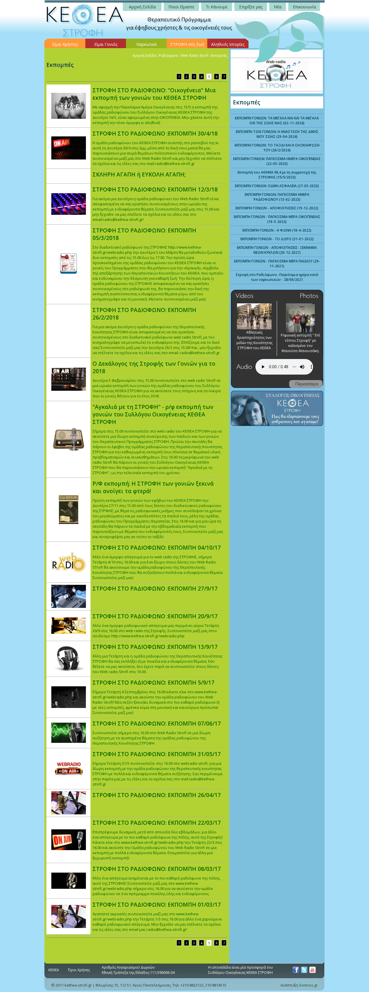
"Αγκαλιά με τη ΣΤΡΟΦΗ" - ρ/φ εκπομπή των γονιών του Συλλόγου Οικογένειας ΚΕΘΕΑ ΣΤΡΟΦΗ (153, 414)
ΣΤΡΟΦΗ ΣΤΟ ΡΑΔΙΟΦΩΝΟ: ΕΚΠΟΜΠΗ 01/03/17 (157, 904)
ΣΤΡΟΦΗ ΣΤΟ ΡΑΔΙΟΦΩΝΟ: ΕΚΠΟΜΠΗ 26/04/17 (157, 795)
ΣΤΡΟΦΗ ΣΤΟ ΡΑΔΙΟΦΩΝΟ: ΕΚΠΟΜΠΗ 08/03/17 (157, 869)
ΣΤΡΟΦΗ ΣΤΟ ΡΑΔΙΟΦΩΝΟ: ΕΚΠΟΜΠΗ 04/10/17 (157, 547)
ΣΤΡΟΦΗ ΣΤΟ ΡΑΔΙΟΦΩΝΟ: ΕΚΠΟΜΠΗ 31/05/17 (157, 754)
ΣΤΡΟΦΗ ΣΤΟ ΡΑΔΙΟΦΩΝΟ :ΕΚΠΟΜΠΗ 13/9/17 (155, 647)
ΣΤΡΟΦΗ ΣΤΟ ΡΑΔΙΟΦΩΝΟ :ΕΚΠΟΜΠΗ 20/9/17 (155, 616)
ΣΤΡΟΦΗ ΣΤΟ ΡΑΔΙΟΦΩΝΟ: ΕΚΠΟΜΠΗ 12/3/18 (155, 189)
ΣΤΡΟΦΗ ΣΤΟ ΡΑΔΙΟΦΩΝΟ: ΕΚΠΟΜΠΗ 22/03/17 (157, 822)
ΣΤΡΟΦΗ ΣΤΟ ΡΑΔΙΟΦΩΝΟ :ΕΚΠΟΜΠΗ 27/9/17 (155, 588)
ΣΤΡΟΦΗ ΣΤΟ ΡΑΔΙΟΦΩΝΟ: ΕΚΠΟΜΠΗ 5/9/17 (153, 682)
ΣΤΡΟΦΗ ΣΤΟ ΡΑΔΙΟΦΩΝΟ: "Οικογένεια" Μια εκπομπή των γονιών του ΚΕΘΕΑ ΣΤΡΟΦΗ (154, 94)
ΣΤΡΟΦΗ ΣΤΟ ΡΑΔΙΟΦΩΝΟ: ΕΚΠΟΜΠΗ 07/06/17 (157, 723)
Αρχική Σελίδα (144, 55)
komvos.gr (309, 985)
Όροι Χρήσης (79, 969)
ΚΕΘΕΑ (53, 969)
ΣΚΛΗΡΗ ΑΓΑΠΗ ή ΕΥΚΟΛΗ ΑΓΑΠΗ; (139, 174)
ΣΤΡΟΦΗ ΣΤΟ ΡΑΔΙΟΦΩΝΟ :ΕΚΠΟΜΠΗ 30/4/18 (155, 133)
